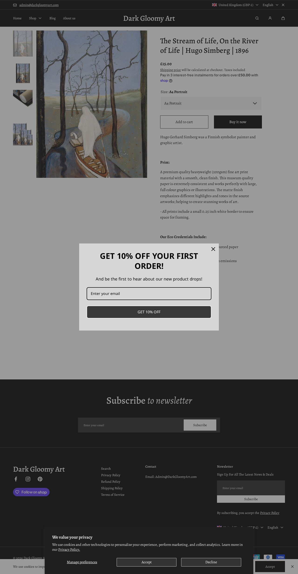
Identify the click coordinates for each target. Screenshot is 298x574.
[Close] (213, 249)
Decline (211, 562)
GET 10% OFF (149, 311)
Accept (147, 562)
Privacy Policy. (69, 549)
